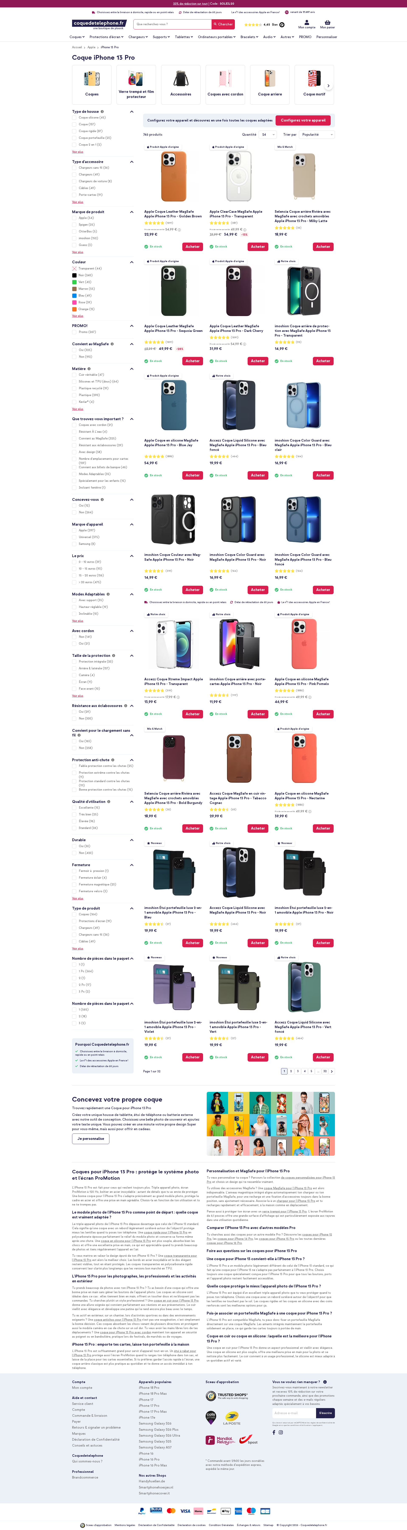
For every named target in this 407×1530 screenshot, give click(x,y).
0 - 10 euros (87, 562)
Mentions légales (125, 1525)
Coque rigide (88, 131)
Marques (79, 1434)
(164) (299, 456)
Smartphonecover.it (154, 1493)
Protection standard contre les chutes (104, 781)
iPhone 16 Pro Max (153, 1465)
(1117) (234, 695)
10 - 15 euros (87, 568)
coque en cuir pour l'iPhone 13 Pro (176, 1300)
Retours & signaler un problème (96, 1427)
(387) (234, 223)
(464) (234, 456)
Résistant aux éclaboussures (98, 445)
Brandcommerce (85, 1477)
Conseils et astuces (87, 1445)
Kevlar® (84, 402)
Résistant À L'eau (91, 432)
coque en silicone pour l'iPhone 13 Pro (126, 1241)
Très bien (85, 814)
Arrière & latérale (91, 668)
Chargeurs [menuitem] (136, 37)
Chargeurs (86, 174)
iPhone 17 (146, 1400)
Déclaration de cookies (192, 1525)
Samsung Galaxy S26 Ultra (159, 1435)
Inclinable (86, 614)
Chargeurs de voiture (93, 181)
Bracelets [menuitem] (248, 37)
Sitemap (268, 1525)
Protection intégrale (93, 661)
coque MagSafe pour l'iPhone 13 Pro (288, 1188)
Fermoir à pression (92, 871)
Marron (83, 289)
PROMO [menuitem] (305, 37)
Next (328, 85)
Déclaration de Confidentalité (96, 1439)
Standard (85, 828)
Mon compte (306, 27)
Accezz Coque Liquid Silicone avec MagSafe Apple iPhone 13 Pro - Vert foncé (303, 1027)
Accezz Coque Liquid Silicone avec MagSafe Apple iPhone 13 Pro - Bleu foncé (238, 445)
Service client (82, 1404)
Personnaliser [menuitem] (326, 37)
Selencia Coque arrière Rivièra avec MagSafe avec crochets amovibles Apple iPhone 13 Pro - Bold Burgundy (173, 798)
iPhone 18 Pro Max (153, 1394)
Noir (81, 275)
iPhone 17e (147, 1417)
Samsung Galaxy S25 (155, 1441)
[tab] (103, 111)
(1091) (169, 223)
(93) (298, 342)
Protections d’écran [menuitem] (105, 37)
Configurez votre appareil (303, 120)
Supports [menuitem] (160, 37)
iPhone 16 (146, 1453)
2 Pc (82, 985)
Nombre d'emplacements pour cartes (103, 459)
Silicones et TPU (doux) (95, 381)
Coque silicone (89, 117)
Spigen (84, 224)
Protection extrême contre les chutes (104, 773)
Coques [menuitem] (76, 37)
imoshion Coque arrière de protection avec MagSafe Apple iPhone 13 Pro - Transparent (303, 331)
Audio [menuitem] (268, 37)
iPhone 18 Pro (149, 1388)
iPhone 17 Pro (149, 1406)
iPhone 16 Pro (149, 1459)
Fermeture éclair (90, 878)
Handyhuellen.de (152, 1481)
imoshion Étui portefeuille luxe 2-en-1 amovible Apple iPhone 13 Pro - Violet (173, 1027)
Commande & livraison (89, 1416)
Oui (81, 350)
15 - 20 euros (88, 575)
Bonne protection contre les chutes (103, 789)
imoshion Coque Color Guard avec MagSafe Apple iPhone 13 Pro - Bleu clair (303, 445)
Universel (85, 537)
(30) (298, 227)
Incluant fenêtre (90, 487)
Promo (83, 332)
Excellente (86, 807)
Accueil (77, 47)
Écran (83, 682)
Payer (76, 1422)
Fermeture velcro (91, 891)
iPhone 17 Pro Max (153, 1412)
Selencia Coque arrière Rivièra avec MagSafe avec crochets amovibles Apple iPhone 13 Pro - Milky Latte (303, 216)
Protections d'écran (92, 921)
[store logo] (99, 25)
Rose (81, 302)
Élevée (84, 821)
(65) (233, 809)
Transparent (86, 268)
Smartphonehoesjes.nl (156, 1487)
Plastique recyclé (91, 388)
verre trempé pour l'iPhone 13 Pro (284, 1211)
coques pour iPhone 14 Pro (235, 1239)
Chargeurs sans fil (91, 168)
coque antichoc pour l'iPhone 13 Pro (117, 1319)
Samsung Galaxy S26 (155, 1423)
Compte (78, 1410)
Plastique (85, 395)
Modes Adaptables (92, 474)
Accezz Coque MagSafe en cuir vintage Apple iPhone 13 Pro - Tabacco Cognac (238, 798)
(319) (169, 571)
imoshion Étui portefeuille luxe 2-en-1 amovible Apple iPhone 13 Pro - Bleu (173, 912)
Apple (91, 47)
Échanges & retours (248, 1525)
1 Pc (82, 971)
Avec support (88, 600)
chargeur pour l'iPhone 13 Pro (296, 1201)
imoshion (85, 238)
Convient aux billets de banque (100, 467)
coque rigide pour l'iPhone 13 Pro (165, 1232)
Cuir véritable (88, 375)
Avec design (87, 452)
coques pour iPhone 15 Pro (276, 1239)
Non (82, 357)
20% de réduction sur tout (190, 4)
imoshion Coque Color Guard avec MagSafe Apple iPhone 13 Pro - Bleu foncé (303, 559)
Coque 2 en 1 (88, 144)
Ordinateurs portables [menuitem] (215, 37)
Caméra (84, 675)
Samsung (85, 544)
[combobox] (184, 24)
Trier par (290, 135)
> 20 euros (86, 582)
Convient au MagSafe (94, 438)
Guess (83, 245)
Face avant (87, 688)
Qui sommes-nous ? (87, 1461)
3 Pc (82, 991)
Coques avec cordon (93, 425)
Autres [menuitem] (286, 37)
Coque (84, 124)
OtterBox (86, 231)
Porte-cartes (88, 195)
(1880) (170, 456)
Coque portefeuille (92, 138)
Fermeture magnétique (94, 884)
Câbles (84, 188)
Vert (81, 282)
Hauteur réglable (90, 607)
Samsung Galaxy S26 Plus (158, 1430)
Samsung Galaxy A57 (155, 1447)
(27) (168, 924)
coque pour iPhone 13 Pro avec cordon (125, 1332)
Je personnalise (90, 1138)
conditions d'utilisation (300, 1425)
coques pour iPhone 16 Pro (224, 1243)
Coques (84, 914)
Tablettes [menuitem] (182, 37)
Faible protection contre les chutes (103, 766)
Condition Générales (221, 1525)
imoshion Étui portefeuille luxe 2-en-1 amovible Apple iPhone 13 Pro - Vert (238, 1027)
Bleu (81, 295)
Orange (83, 309)
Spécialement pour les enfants (99, 481)
